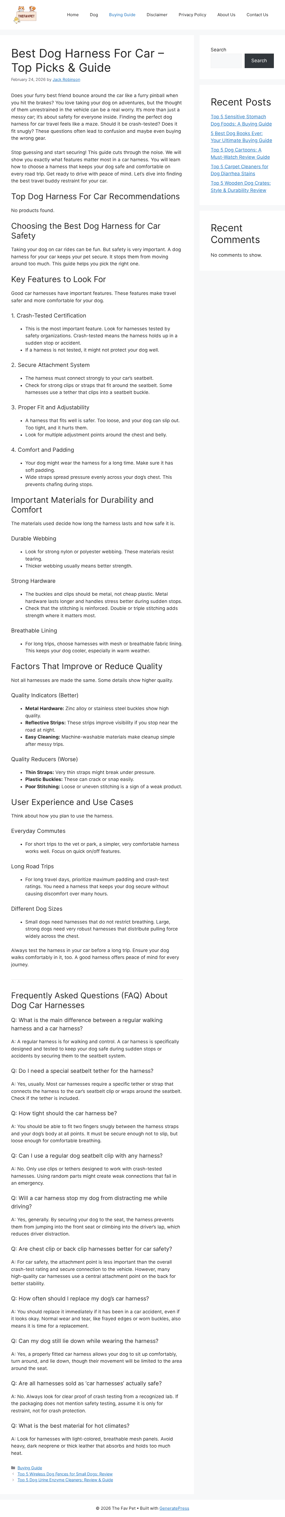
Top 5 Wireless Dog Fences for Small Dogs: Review (65, 1474)
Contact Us (257, 14)
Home (73, 14)
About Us (226, 14)
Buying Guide (122, 14)
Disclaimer (157, 14)
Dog (94, 14)
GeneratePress (174, 1508)
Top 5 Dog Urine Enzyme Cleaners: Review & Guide (65, 1479)
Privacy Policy (192, 14)
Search (218, 49)
